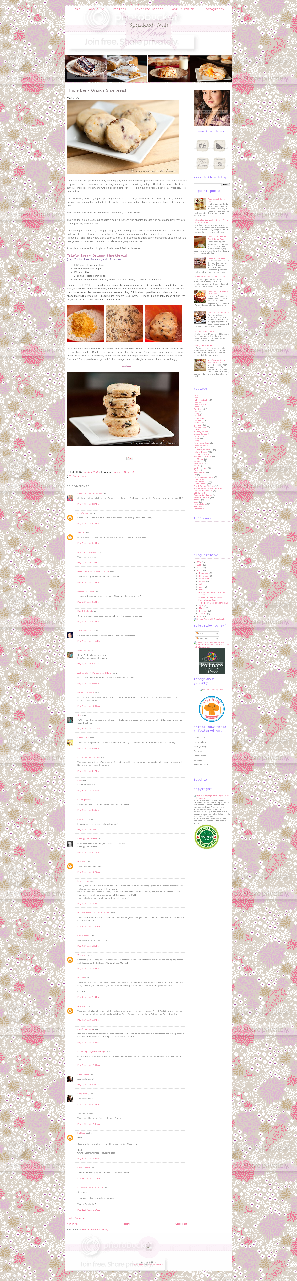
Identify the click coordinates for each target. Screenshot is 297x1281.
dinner (197, 438)
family (196, 441)
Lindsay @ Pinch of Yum (88, 757)
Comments (203, 638)
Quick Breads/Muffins (204, 486)
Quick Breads (200, 484)
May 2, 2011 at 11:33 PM (88, 641)
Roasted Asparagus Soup (210, 597)
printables (198, 479)
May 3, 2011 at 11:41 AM (88, 729)
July (201, 584)
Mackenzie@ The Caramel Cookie (93, 572)
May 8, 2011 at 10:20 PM (88, 1159)
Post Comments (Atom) (95, 1229)
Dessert (129, 472)
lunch (196, 466)
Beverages (199, 402)
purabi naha (82, 819)
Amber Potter (92, 472)
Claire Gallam (83, 935)
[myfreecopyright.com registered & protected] (212, 798)
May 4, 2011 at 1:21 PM (88, 946)
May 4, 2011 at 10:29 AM (88, 872)
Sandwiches (199, 493)
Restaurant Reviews (203, 491)
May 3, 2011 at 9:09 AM (88, 683)
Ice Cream (199, 459)
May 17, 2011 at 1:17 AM (88, 1210)
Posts (201, 634)
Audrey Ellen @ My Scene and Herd (94, 673)
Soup (196, 502)
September (204, 579)
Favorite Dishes (149, 9)
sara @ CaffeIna (85, 1029)
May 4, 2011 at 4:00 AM (88, 810)
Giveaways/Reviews (203, 450)
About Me (96, 9)
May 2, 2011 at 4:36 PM (88, 524)
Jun (79, 780)
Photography (214, 9)
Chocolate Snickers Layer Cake (210, 277)
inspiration (198, 461)
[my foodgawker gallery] (212, 690)
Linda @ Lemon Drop (87, 839)
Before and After (201, 400)
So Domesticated (85, 631)
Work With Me (183, 9)
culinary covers (201, 432)
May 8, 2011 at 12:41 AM (88, 1124)
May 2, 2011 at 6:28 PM (88, 543)
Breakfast (198, 409)
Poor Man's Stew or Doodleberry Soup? (217, 238)
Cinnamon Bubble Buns (218, 312)
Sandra (80, 532)
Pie (195, 475)
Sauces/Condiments (203, 495)
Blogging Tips (200, 404)
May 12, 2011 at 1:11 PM (88, 1178)
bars (196, 395)
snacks (197, 500)
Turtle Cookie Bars (216, 258)
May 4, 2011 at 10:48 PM (88, 1042)
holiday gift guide (201, 454)
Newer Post (73, 1223)
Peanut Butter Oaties (208, 600)
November (204, 576)
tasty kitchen (200, 504)
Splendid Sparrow (155, 1264)
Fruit (196, 448)
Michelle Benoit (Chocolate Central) (94, 913)
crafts (196, 429)
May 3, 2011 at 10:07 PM (88, 791)
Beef (196, 398)
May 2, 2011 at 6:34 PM (88, 563)
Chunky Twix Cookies (205, 331)
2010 (199, 616)
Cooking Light (200, 427)
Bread (196, 407)
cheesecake (199, 418)
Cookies (117, 472)
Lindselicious (83, 738)
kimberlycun (83, 799)
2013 (199, 565)
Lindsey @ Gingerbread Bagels (92, 1052)
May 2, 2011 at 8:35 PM (88, 622)
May (201, 590)
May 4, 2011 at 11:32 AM (88, 926)
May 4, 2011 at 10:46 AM (88, 904)
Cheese (197, 416)
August (202, 581)
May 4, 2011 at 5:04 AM (88, 830)
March (202, 608)
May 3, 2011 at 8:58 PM (88, 748)
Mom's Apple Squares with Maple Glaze (218, 361)
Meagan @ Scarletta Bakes (90, 1187)
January (203, 614)
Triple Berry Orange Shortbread (97, 90)
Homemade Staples (203, 457)
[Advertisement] (207, 901)
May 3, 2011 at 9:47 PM (88, 771)
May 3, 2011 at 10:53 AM (88, 706)
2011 (199, 570)
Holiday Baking (201, 452)
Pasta (196, 470)
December (204, 573)
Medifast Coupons (85, 692)
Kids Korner (199, 463)
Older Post (181, 1223)
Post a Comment (76, 1218)
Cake (196, 411)
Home (76, 9)
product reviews (201, 481)
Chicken (197, 420)
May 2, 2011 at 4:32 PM (88, 504)
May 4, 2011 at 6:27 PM (88, 1020)
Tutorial (197, 506)
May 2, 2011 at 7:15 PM (88, 582)
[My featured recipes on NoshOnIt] (212, 721)
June (201, 587)
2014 (199, 562)
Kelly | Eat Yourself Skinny (89, 493)
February (203, 611)
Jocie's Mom (83, 513)
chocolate (198, 423)
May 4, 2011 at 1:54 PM (88, 968)
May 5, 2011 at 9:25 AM (88, 1104)
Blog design (138, 1264)
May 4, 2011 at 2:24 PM (88, 997)
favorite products (202, 443)
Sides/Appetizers (202, 497)
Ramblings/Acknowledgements (208, 488)
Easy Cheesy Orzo (204, 346)
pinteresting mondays (204, 477)
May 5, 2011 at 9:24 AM (88, 1085)
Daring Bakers (200, 434)
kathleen (81, 1133)
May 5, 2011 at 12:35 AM (88, 1065)
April (201, 606)
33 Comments (77, 476)
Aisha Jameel (83, 650)
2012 (199, 568)
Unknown (81, 861)
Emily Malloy (83, 1074)
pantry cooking (201, 468)
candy (197, 414)
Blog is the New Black (87, 552)
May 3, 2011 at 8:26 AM (88, 664)
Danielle (81, 978)
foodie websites (201, 445)
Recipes (119, 9)
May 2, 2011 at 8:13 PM (88, 602)
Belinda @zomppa (85, 591)
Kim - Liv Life (83, 881)
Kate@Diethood (84, 611)
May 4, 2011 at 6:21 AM (88, 852)
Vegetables (199, 509)
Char (79, 715)
